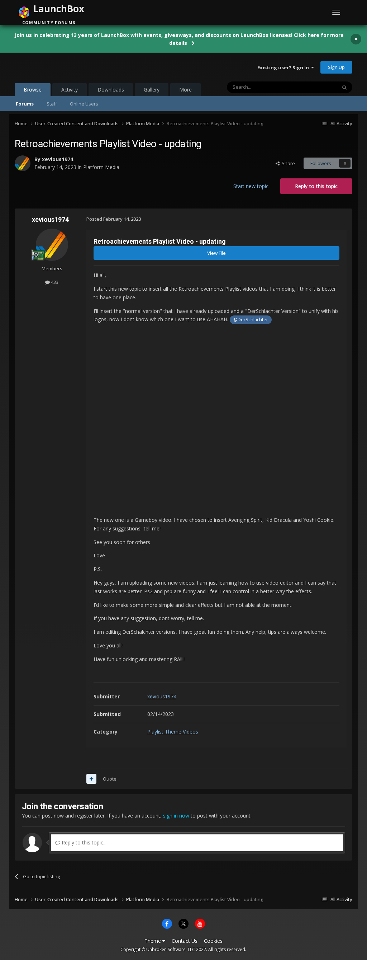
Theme (153, 940)
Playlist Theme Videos (172, 731)
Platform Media (101, 167)
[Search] (344, 87)
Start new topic (250, 186)
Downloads (110, 89)
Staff (52, 103)
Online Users (84, 103)
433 (54, 282)
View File (216, 253)
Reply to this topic (316, 186)
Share (287, 163)
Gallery (151, 89)
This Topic (316, 87)
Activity (69, 89)
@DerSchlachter (250, 320)
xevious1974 (57, 159)
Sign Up (336, 67)
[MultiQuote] (91, 779)
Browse (33, 89)
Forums (25, 103)
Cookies (213, 940)
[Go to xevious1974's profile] (22, 163)
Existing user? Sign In (284, 67)
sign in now (176, 815)
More (185, 89)
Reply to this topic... (83, 842)
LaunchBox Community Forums (72, 67)
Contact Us (184, 940)
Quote (109, 779)
